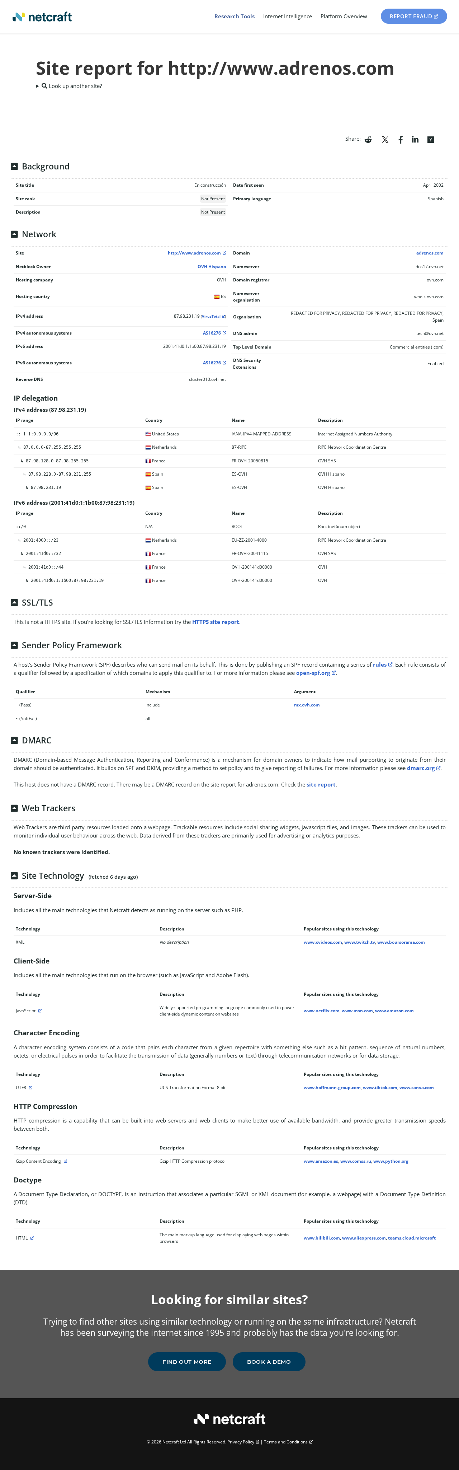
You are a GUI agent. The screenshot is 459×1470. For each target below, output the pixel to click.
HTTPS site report (215, 621)
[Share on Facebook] (400, 139)
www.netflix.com (322, 1011)
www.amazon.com (394, 1011)
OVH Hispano (212, 266)
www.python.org (390, 1161)
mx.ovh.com (307, 705)
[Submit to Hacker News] (430, 139)
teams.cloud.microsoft (412, 1238)
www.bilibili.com (322, 1238)
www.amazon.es (321, 1161)
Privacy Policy (240, 1442)
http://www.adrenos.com (194, 253)
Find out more (187, 1361)
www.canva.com (416, 1087)
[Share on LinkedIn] (415, 139)
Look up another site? (74, 85)
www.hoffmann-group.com (332, 1087)
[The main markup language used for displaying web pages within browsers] (31, 1238)
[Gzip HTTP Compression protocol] (64, 1161)
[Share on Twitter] (385, 139)
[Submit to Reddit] (368, 139)
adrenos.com (430, 253)
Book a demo (269, 1361)
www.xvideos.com (323, 942)
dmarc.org (421, 767)
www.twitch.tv (359, 942)
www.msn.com (357, 1011)
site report (321, 784)
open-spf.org (313, 672)
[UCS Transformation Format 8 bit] (29, 1087)
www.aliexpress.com (364, 1238)
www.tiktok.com (380, 1087)
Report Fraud (411, 16)
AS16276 (212, 333)
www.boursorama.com (401, 942)
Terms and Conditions (286, 1442)
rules (380, 664)
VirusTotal (211, 316)
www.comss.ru (355, 1161)
